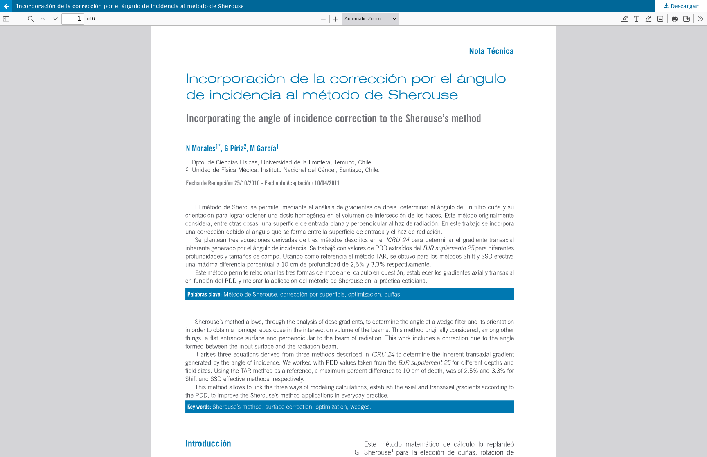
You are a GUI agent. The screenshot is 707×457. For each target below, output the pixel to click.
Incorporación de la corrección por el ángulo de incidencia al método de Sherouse (130, 6)
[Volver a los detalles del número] (6, 6)
